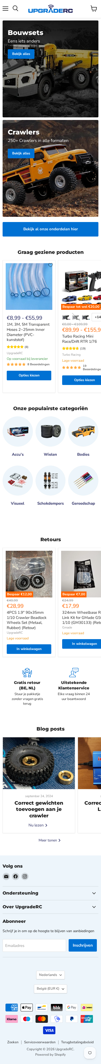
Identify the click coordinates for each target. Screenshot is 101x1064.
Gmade (67, 627)
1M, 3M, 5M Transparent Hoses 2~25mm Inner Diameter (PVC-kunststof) (28, 332)
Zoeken (12, 1042)
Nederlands (48, 975)
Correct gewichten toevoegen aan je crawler (39, 809)
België (48, 988)
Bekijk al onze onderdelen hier (50, 229)
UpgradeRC (15, 353)
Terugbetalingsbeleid (77, 1042)
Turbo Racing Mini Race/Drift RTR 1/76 (79, 339)
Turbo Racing (71, 355)
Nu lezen (36, 825)
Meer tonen (48, 840)
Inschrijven (83, 945)
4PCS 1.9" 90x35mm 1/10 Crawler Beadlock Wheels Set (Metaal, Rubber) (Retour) (27, 620)
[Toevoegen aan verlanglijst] (50, 265)
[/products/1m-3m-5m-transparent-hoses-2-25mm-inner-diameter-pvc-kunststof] (29, 286)
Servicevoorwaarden (39, 1042)
